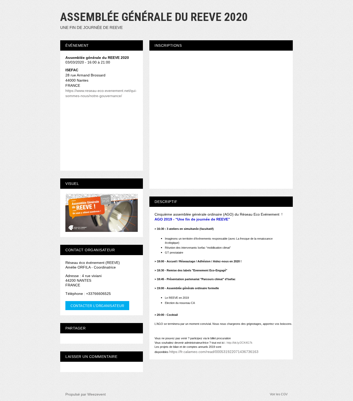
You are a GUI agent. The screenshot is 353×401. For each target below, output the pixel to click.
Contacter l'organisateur (97, 306)
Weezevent (96, 394)
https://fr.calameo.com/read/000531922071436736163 (213, 352)
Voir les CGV (279, 394)
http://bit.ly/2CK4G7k (239, 342)
